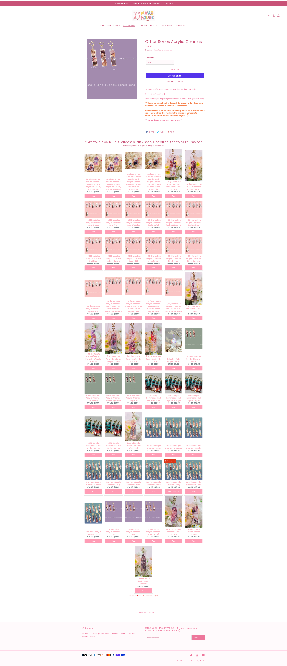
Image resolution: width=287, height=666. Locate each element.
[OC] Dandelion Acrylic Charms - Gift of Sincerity (193, 258)
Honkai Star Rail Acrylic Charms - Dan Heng (93, 398)
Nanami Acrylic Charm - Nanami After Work (133, 445)
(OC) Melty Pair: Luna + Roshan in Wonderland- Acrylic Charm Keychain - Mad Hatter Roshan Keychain (153, 182)
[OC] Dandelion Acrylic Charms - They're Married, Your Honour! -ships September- (113, 306)
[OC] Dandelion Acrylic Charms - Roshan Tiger (193, 222)
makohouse (187, 661)
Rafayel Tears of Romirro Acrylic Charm (173, 532)
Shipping (148, 50)
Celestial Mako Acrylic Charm (173, 360)
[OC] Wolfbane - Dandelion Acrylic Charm (153, 359)
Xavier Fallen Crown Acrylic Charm (193, 532)
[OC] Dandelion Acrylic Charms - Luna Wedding (133, 222)
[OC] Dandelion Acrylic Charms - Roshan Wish (153, 222)
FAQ (123, 633)
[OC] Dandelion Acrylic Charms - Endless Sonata (113, 258)
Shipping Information (100, 633)
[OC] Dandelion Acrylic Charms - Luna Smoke (93, 222)
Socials (115, 633)
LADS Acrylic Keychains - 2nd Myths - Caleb (153, 398)
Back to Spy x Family (145, 613)
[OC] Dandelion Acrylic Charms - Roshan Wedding (173, 222)
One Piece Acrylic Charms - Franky (193, 447)
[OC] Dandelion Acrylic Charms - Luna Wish (113, 222)
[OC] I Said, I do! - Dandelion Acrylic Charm (194, 309)
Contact (131, 633)
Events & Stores (89, 636)
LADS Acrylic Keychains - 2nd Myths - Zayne (113, 445)
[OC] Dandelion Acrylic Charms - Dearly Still (133, 258)
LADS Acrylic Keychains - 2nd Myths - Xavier (93, 445)
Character (150, 58)
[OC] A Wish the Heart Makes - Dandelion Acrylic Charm (174, 186)
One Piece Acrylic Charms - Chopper (173, 447)
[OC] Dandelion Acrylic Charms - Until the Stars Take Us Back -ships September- (133, 306)
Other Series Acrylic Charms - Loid (113, 532)
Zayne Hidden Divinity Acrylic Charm (143, 581)
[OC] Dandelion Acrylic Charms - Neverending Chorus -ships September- (153, 306)
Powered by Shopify (198, 661)
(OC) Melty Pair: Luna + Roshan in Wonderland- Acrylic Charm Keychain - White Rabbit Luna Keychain (133, 182)
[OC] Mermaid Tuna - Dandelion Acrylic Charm (113, 359)
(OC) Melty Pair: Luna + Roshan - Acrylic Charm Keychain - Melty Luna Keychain (93, 184)
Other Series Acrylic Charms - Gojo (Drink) (153, 532)
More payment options (175, 81)
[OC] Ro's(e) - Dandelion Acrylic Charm (133, 359)
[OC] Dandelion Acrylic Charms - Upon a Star (93, 309)
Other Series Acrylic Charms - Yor (133, 532)
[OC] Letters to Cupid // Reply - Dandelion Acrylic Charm (93, 358)
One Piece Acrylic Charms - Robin (153, 483)
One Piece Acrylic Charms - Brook (153, 447)
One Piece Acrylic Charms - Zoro (93, 533)
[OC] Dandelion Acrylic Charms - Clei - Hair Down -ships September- (173, 308)
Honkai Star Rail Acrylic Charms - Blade (193, 359)
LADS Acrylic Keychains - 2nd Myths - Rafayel (173, 398)
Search (85, 633)
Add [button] (93, 196)
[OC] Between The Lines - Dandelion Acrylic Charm (194, 187)
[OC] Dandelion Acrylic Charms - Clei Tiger (93, 258)
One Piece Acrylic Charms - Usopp (193, 483)
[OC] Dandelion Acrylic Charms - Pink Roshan (173, 258)
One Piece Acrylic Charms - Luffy (113, 483)
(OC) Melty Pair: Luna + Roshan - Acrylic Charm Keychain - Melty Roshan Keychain (113, 184)
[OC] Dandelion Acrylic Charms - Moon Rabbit (153, 258)
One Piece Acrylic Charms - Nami (133, 483)
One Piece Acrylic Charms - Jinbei (93, 483)
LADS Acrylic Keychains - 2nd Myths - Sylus (193, 398)
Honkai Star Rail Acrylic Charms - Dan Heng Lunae (113, 398)
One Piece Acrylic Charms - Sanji (173, 483)
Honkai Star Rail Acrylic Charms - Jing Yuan (133, 398)
